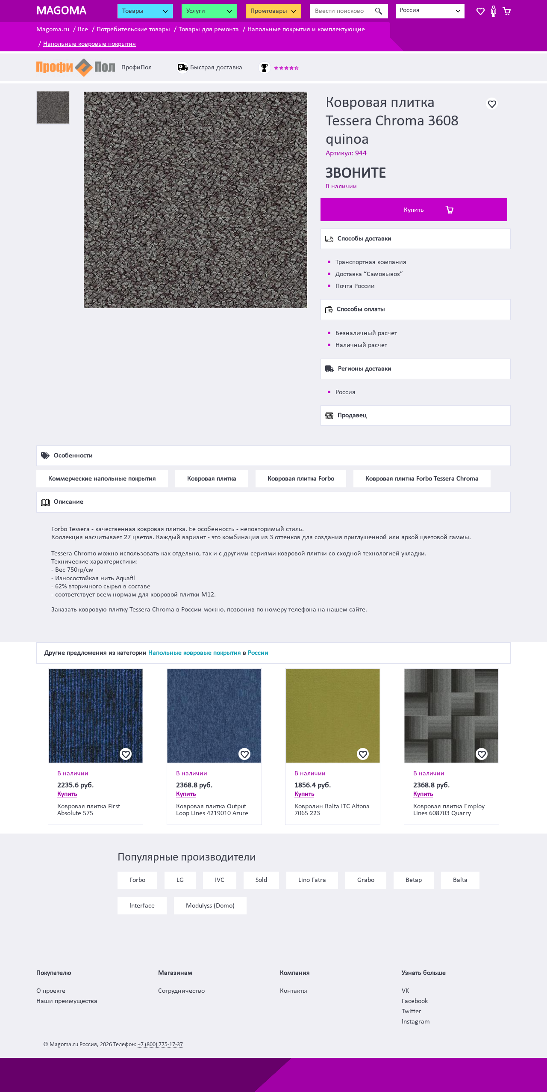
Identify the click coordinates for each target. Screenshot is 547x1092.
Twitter (411, 1011)
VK (405, 991)
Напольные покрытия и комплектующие (306, 29)
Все (83, 29)
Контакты (293, 991)
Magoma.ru (52, 29)
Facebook (415, 1001)
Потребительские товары (133, 29)
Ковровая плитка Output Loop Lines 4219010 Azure (212, 810)
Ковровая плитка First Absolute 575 (88, 810)
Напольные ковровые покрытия (89, 44)
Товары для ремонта (209, 29)
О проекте (50, 991)
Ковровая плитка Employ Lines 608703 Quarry (449, 810)
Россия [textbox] (410, 10)
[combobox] (430, 11)
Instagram (416, 1021)
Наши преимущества (66, 1001)
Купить (414, 210)
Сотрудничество (181, 991)
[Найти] (378, 11)
